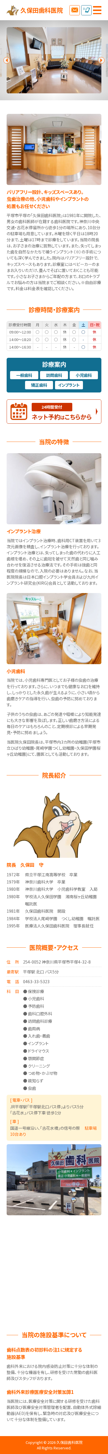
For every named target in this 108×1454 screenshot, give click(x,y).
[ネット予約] (74, 10)
